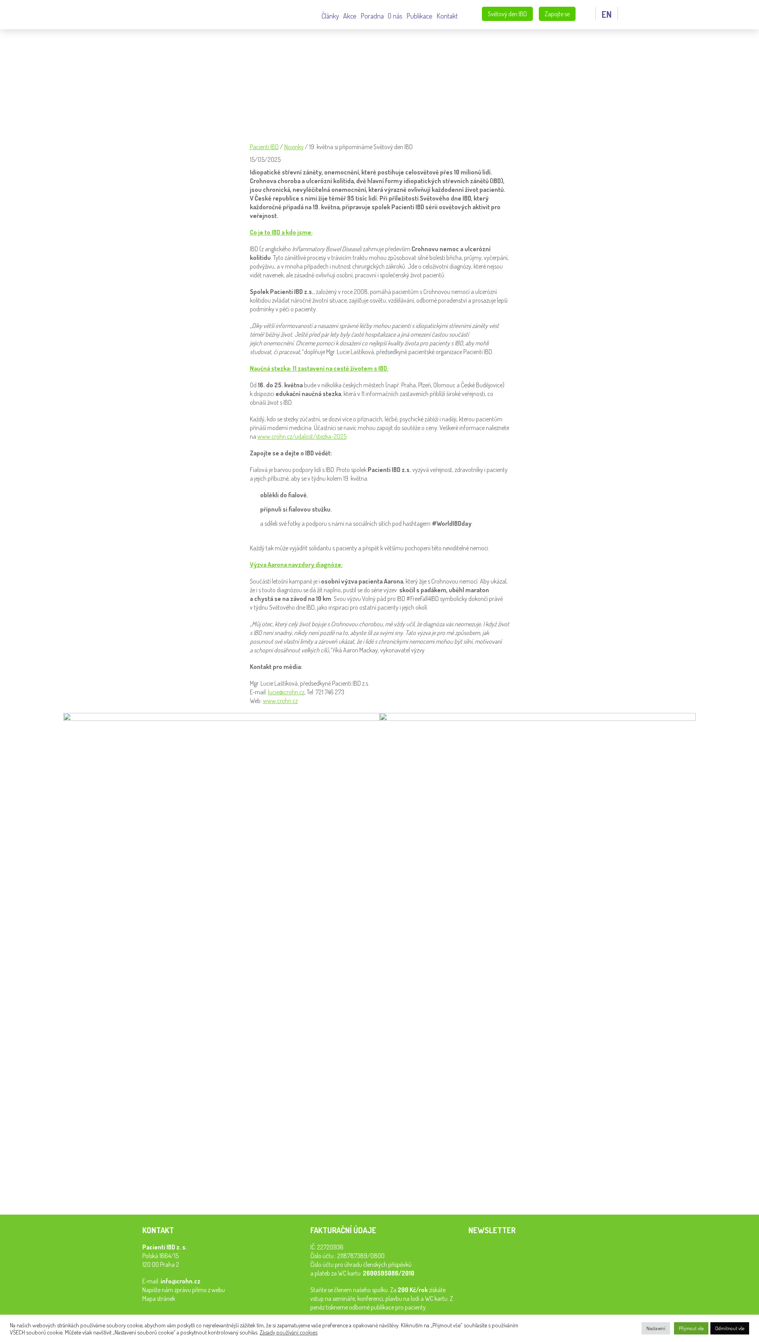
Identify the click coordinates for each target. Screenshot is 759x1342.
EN (607, 14)
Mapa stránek (158, 1298)
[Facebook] (258, 1192)
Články (330, 15)
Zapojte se (557, 14)
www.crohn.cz (280, 701)
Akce (350, 15)
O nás (395, 15)
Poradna (372, 15)
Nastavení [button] (655, 1328)
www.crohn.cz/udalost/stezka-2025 (302, 436)
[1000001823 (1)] (538, 923)
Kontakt (447, 15)
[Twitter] (292, 1192)
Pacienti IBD (98, 15)
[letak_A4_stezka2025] (221, 937)
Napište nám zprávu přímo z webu (183, 1290)
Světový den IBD (507, 14)
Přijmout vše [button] (691, 1328)
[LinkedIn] (275, 1192)
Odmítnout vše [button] (729, 1328)
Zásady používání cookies (288, 1332)
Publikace (419, 15)
